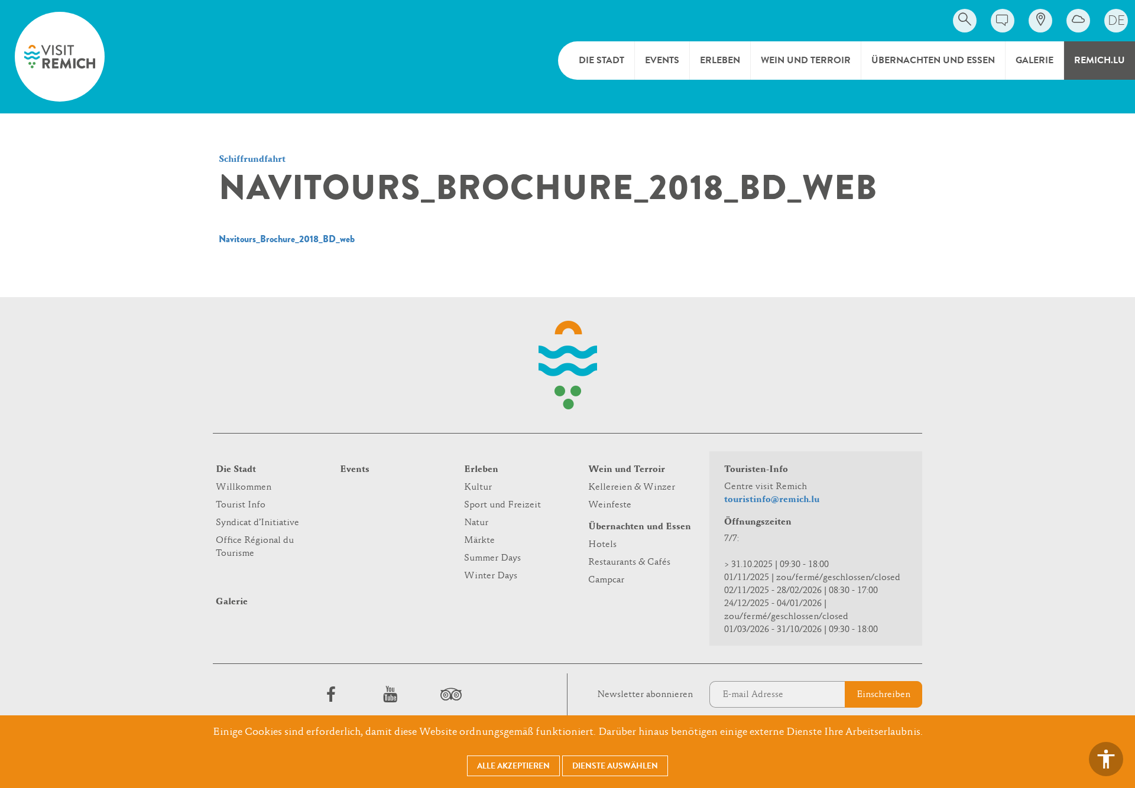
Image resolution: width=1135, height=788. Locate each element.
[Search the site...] (965, 20)
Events (662, 60)
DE (1116, 20)
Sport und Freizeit (502, 505)
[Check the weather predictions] (1078, 20)
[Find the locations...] (1040, 20)
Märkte (479, 540)
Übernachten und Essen (933, 60)
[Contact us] (1002, 20)
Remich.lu (1099, 60)
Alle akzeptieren (513, 766)
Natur (476, 522)
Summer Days (492, 558)
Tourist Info (240, 505)
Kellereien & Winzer (631, 487)
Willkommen (243, 487)
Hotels (602, 544)
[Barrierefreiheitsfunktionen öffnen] (1106, 759)
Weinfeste (609, 505)
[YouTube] (390, 694)
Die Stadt (601, 60)
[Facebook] (331, 694)
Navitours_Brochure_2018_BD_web (287, 239)
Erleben (720, 60)
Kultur (478, 487)
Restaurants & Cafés (629, 562)
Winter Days (490, 576)
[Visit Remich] (60, 57)
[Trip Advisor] (449, 694)
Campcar (606, 580)
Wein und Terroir (806, 60)
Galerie (1034, 60)
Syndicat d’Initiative (257, 522)
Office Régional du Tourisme (255, 547)
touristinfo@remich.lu (771, 499)
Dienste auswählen (615, 766)
